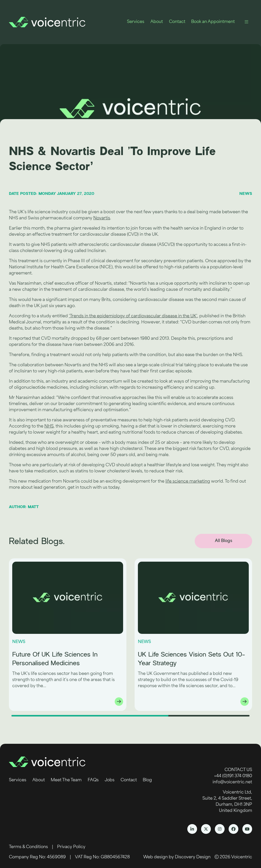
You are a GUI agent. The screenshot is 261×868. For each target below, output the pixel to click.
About (156, 22)
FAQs (93, 780)
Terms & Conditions (28, 847)
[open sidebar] (246, 22)
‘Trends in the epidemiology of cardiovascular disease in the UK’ (133, 316)
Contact (177, 22)
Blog (147, 780)
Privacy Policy (71, 847)
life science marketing (187, 482)
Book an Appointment (213, 22)
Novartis (101, 218)
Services (135, 22)
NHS (49, 426)
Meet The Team (66, 780)
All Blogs (223, 541)
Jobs (109, 780)
